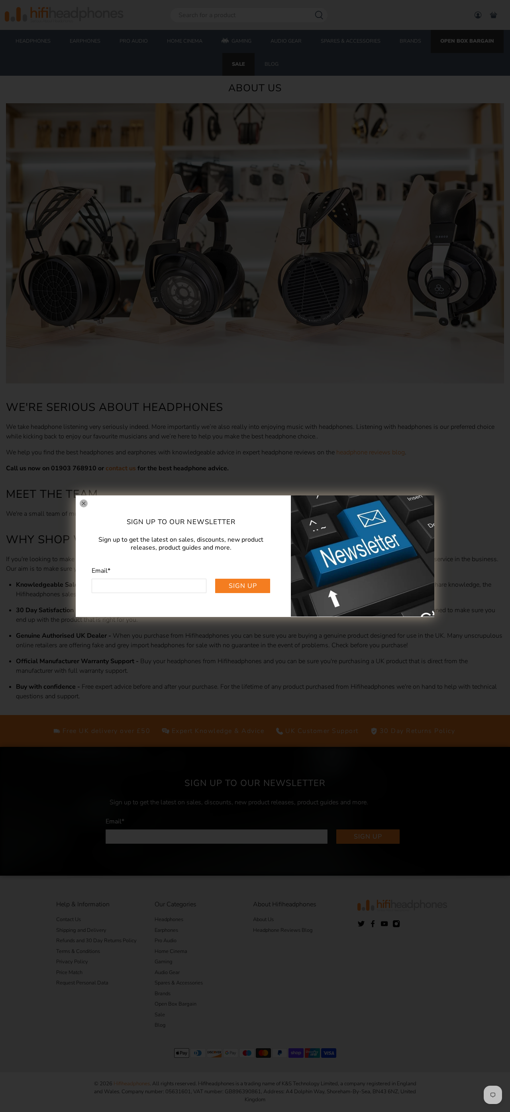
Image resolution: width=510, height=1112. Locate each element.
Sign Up (243, 585)
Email (101, 570)
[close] (84, 503)
